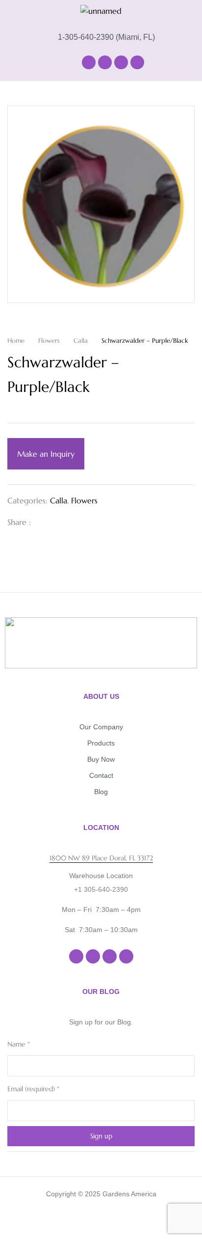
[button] (42, 62)
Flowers (49, 340)
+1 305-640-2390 (101, 889)
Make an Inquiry (46, 454)
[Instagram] (105, 62)
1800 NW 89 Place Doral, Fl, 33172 (101, 858)
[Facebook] (89, 62)
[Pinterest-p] (137, 62)
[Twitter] (59, 522)
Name (18, 1044)
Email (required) (33, 1088)
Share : (19, 522)
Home (16, 340)
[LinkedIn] (75, 522)
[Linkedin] (121, 62)
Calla (81, 340)
